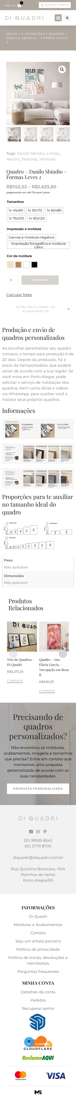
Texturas (29, 159)
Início (12, 33)
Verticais (47, 159)
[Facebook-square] (31, 832)
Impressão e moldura (24, 229)
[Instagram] (38, 832)
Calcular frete (19, 295)
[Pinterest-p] (45, 832)
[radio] (16, 210)
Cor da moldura (19, 256)
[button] (58, 17)
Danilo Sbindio (31, 153)
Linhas (53, 153)
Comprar (40, 280)
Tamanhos (15, 202)
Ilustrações (33, 33)
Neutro (13, 159)
